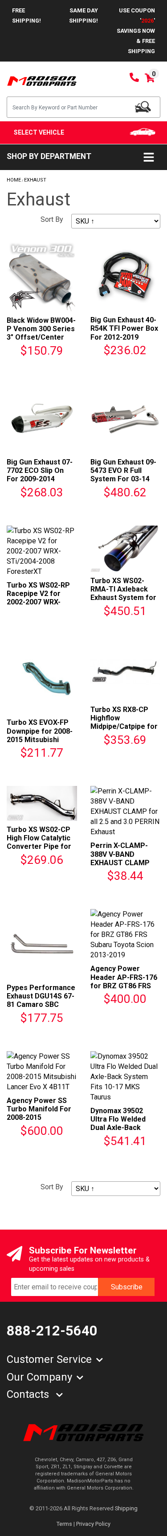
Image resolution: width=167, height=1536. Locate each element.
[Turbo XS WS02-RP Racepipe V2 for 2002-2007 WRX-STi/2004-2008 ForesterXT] (42, 550)
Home (14, 180)
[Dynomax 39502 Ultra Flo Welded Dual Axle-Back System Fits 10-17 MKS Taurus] (125, 1076)
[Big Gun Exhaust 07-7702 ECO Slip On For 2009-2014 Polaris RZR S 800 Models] (42, 418)
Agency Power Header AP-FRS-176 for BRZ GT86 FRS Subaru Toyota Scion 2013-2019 (123, 985)
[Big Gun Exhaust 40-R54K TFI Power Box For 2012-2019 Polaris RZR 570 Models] (125, 276)
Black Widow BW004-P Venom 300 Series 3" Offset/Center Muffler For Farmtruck (41, 337)
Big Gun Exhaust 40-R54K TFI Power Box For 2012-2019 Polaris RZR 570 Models (124, 337)
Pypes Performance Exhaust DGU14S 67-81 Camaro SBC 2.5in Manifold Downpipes (41, 1004)
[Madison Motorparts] (42, 80)
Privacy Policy (93, 1524)
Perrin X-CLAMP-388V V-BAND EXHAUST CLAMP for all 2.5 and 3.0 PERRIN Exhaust (120, 862)
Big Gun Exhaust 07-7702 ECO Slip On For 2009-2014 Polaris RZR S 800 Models (40, 479)
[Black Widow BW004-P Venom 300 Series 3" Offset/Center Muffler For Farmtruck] (42, 276)
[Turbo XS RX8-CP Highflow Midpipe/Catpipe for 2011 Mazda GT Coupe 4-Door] (125, 672)
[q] (143, 106)
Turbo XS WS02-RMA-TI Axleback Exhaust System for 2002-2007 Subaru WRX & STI (123, 597)
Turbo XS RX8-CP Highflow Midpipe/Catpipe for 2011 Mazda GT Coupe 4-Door (124, 726)
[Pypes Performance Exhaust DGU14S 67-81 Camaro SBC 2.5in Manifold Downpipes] (42, 943)
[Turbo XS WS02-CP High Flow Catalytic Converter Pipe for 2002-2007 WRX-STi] (42, 803)
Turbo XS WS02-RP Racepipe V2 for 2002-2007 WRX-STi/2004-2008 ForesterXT (38, 602)
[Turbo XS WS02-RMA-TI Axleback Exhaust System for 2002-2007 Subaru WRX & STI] (125, 548)
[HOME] (83, 1432)
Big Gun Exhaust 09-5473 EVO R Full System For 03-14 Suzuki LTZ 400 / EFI (123, 475)
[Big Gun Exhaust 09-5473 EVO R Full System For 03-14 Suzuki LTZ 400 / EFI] (125, 418)
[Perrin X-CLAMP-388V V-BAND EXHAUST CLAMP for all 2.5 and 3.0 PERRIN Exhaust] (125, 811)
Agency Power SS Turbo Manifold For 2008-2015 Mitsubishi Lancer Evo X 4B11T (39, 1117)
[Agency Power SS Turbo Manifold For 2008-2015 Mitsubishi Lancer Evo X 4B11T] (42, 1071)
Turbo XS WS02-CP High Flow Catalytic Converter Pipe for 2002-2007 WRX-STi (39, 842)
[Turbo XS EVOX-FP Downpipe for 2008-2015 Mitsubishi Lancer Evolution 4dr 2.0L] (42, 678)
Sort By (52, 219)
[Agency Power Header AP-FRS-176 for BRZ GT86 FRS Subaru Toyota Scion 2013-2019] (125, 934)
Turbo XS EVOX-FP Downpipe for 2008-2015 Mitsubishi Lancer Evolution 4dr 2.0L (40, 739)
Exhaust (35, 180)
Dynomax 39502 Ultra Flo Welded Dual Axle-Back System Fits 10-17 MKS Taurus (120, 1128)
